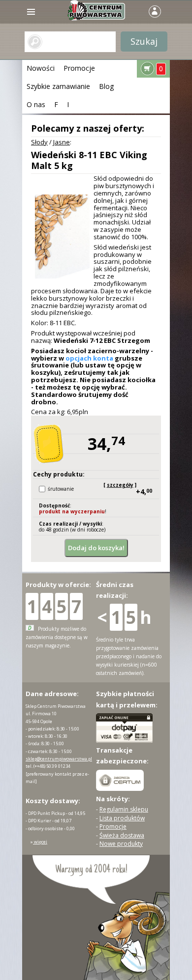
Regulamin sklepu (123, 809)
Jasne (61, 142)
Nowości (41, 68)
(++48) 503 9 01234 (51, 766)
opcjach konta (89, 358)
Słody (39, 142)
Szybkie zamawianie (58, 86)
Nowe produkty (121, 844)
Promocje (79, 68)
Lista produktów (122, 818)
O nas (36, 104)
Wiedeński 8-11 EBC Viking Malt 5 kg (89, 160)
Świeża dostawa (121, 835)
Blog (106, 86)
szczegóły (120, 484)
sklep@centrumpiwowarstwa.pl (59, 759)
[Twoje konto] (154, 10)
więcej (40, 842)
